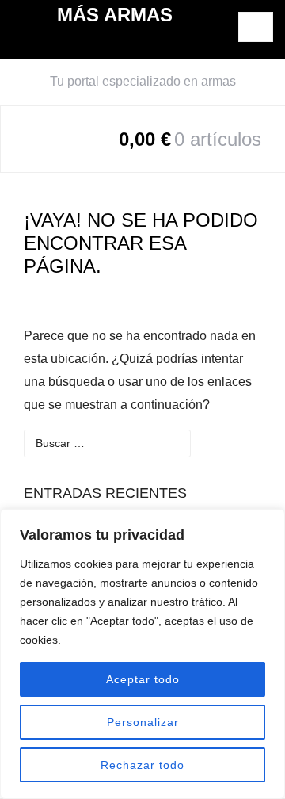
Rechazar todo (142, 765)
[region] (142, 654)
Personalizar (143, 722)
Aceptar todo (143, 679)
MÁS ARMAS (115, 14)
